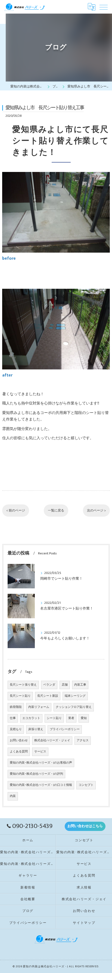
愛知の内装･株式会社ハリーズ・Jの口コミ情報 (41, 785)
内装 (13, 796)
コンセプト (86, 785)
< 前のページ (15, 510)
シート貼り (54, 718)
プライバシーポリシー (65, 729)
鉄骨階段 (16, 707)
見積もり (16, 729)
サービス (40, 751)
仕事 (13, 718)
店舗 (65, 684)
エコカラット (31, 718)
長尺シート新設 (47, 695)
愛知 (84, 718)
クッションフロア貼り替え (74, 707)
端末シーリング (75, 695)
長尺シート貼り (20, 695)
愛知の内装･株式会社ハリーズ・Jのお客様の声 (41, 762)
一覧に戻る (56, 510)
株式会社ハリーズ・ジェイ (52, 740)
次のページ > (96, 510)
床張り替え (35, 729)
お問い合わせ (19, 740)
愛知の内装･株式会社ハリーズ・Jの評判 (36, 773)
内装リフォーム (38, 707)
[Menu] (104, 7)
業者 (71, 718)
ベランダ (49, 684)
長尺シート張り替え (23, 684)
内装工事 (80, 684)
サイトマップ (84, 922)
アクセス (83, 740)
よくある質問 (19, 751)
